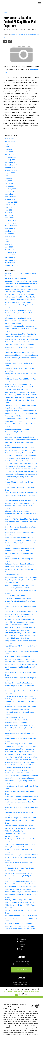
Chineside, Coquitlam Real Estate (18, 384)
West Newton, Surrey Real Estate (18, 889)
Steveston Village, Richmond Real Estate (21, 818)
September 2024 (11, 202)
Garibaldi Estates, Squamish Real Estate (21, 500)
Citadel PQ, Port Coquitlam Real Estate (20, 387)
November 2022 (11, 260)
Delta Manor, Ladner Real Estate (17, 429)
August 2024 (10, 205)
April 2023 (9, 247)
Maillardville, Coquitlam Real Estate (19, 614)
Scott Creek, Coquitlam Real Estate (19, 770)
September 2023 (11, 234)
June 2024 (9, 210)
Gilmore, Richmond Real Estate (17, 511)
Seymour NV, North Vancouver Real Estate (21, 775)
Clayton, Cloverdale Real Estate (17, 389)
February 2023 (10, 252)
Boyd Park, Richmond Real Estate (18, 310)
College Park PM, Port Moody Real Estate (21, 397)
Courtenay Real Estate (13, 416)
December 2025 (11, 162)
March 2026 (9, 154)
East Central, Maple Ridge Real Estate (20, 458)
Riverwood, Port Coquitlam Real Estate (20, 752)
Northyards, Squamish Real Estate (18, 683)
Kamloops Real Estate (13, 575)
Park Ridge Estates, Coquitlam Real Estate (21, 699)
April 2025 (9, 183)
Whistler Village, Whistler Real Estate (19, 902)
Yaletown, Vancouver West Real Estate (20, 926)
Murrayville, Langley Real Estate (17, 656)
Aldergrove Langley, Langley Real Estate (21, 289)
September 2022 (11, 265)
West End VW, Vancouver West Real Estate (21, 884)
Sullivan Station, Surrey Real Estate (19, 826)
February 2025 (10, 189)
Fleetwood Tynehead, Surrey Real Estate (21, 474)
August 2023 (10, 236)
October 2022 (10, 263)
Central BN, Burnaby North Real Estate (20, 352)
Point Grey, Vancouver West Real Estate (20, 707)
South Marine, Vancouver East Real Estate (21, 797)
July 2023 (8, 239)
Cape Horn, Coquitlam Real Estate (18, 337)
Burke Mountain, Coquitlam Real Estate (20, 321)
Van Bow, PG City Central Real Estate (19, 868)
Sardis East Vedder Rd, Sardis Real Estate (21, 760)
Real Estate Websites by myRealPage (26, 991)
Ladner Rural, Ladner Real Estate (18, 588)
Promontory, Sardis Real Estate (17, 720)
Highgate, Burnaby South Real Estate (19, 564)
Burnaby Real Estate (13, 323)
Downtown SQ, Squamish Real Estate (19, 437)
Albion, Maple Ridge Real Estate (17, 286)
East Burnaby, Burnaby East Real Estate (20, 456)
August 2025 (10, 173)
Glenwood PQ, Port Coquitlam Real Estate (21, 519)
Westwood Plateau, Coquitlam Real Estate (21, 892)
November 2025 (11, 165)
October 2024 (10, 199)
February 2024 (10, 220)
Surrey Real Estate (12, 836)
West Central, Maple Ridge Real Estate (20, 881)
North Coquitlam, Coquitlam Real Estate (21, 664)
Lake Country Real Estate (15, 596)
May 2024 (8, 213)
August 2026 (10, 141)
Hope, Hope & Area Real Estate (17, 567)
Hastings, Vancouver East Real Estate (19, 548)
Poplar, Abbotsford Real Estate (17, 709)
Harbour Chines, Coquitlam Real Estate (20, 540)
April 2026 (9, 152)
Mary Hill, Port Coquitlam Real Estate (19, 622)
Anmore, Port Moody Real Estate (17, 292)
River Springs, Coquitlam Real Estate (19, 749)
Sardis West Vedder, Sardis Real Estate (20, 765)
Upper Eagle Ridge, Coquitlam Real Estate (21, 855)
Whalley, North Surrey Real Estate (18, 900)
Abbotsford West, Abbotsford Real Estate (21, 284)
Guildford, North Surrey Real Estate (19, 537)
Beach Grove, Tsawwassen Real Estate (20, 300)
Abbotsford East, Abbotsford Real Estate (21, 281)
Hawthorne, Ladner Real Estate (17, 551)
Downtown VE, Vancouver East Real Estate (21, 440)
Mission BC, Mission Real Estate (17, 638)
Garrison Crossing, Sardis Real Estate (19, 503)
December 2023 (11, 226)
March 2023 (9, 249)
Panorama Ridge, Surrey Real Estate (19, 696)
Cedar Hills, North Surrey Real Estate (19, 345)
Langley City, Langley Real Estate (18, 598)
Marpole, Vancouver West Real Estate (19, 619)
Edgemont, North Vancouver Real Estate (21, 466)
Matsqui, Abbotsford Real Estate (17, 625)
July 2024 (9, 207)
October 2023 (10, 231)
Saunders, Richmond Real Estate (18, 767)
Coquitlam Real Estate (13, 408)
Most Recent (10, 139)
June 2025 (9, 178)
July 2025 (8, 176)
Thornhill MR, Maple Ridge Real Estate (20, 844)
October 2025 (10, 168)
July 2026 (8, 144)
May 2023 (8, 244)
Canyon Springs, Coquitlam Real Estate (20, 334)
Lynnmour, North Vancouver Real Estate (21, 612)
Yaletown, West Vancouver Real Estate (20, 929)
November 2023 (11, 228)
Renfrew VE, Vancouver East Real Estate (20, 746)
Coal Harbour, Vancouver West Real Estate (21, 395)
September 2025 (11, 170)
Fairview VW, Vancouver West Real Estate (21, 471)
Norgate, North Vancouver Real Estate (20, 662)
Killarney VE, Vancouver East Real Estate (21, 577)
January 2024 (10, 223)
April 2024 (9, 215)
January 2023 (10, 255)
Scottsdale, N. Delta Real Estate (17, 773)
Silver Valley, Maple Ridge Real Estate (19, 778)
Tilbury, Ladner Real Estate (15, 847)
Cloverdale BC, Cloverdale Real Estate (20, 392)
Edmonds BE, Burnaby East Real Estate (20, 469)
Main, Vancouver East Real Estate (18, 617)
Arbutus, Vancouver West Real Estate (19, 294)
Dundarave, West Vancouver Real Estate (20, 450)
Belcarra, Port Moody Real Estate (18, 302)
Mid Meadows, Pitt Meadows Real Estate (21, 635)
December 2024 (11, 194)
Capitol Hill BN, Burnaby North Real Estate (21, 339)
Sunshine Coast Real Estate (16, 834)
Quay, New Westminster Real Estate (19, 725)
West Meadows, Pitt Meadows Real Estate (21, 886)
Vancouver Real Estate (13, 871)
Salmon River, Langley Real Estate (18, 754)
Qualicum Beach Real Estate (16, 723)
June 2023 (9, 242)
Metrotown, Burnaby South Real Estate (20, 633)
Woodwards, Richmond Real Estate (18, 923)
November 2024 (11, 197)
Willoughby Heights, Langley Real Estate (21, 916)
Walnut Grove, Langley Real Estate (18, 873)
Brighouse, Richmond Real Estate (18, 318)
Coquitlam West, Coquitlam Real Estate (20, 411)
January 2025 (10, 191)
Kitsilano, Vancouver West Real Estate (20, 585)
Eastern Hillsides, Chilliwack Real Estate (21, 463)
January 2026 (10, 160)
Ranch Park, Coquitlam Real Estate (19, 744)
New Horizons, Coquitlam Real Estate (20, 659)
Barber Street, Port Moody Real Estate (20, 297)
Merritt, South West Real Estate (17, 630)
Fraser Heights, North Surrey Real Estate (21, 493)
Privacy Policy (8, 991)
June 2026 (9, 146)
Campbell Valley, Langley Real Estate (19, 326)
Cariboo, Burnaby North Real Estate (19, 342)
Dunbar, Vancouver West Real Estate (19, 448)
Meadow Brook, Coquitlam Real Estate (20, 627)
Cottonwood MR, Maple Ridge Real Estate (21, 413)
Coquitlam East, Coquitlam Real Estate (20, 405)
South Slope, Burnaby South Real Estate (21, 799)
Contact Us (21, 970)
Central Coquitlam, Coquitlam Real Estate (21, 355)
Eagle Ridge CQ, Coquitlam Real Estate (20, 453)
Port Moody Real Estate (14, 717)
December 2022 (11, 257)
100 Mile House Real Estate (15, 278)
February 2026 (10, 157)
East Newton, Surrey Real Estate (17, 461)
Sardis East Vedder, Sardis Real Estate (20, 762)
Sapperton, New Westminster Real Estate (21, 757)
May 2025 (8, 181)
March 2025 (9, 186)
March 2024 (9, 218)
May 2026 (8, 149)
